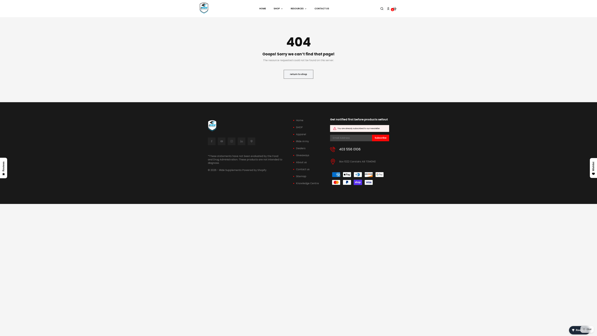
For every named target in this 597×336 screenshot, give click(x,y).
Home (299, 120)
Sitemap (301, 176)
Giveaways (302, 155)
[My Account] (388, 8)
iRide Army (302, 141)
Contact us (303, 169)
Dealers (300, 148)
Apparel (301, 134)
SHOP (299, 127)
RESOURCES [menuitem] (297, 8)
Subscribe (380, 137)
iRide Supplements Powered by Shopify (242, 170)
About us (301, 162)
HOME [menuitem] (262, 8)
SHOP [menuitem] (277, 8)
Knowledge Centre (307, 183)
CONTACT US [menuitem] (322, 8)
